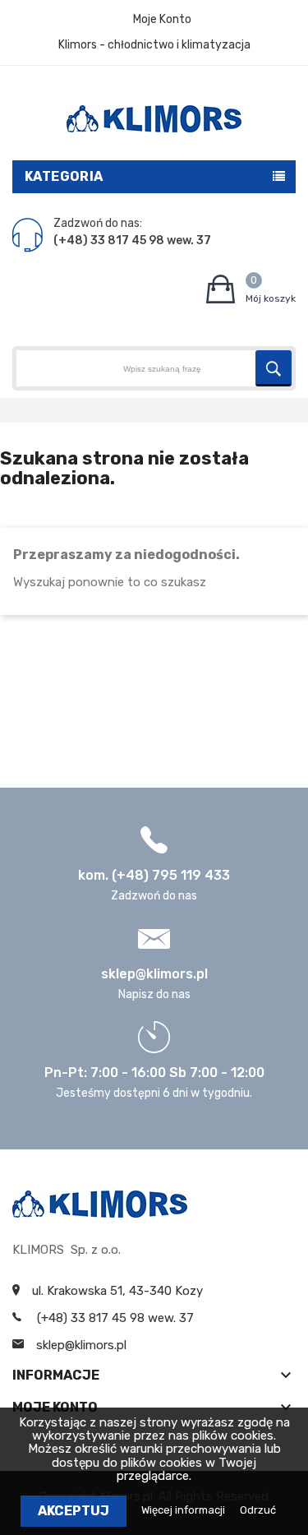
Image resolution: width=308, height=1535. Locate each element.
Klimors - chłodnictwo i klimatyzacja (154, 45)
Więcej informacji (184, 1510)
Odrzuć (258, 1510)
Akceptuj (73, 1511)
